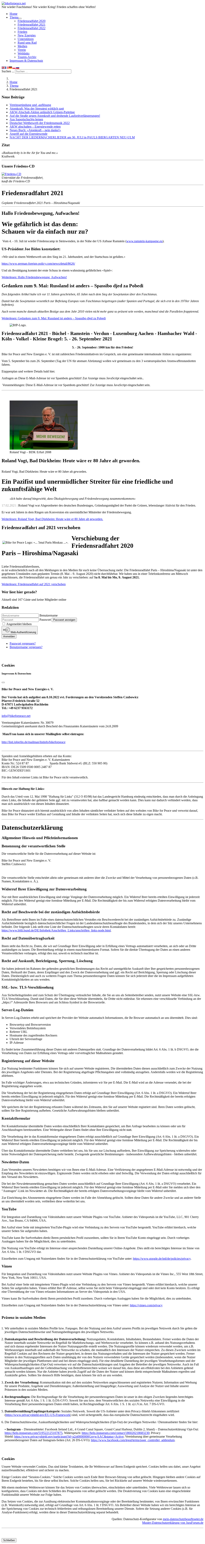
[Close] (3, 682)
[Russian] (18, 67)
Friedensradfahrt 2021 (31, 24)
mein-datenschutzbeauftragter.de (183, 1519)
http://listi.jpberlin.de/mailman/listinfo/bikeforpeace (33, 742)
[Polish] (14, 67)
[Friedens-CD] (11, 174)
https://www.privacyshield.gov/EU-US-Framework (38, 1415)
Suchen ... (8, 71)
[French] (7, 67)
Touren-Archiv (27, 57)
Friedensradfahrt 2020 (31, 21)
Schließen (9, 1540)
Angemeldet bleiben (19, 624)
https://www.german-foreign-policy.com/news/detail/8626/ (38, 263)
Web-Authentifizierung (23, 632)
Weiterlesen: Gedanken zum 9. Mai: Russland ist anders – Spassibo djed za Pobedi (54, 318)
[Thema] (20, 18)
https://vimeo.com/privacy (146, 1305)
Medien (22, 46)
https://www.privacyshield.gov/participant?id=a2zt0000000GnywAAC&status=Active (69, 1436)
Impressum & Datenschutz (26, 60)
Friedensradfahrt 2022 (31, 28)
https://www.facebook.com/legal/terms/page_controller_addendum (133, 1440)
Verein (22, 49)
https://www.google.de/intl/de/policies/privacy (162, 1258)
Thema (14, 17)
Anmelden (9, 636)
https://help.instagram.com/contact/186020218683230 (115, 1433)
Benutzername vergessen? (26, 647)
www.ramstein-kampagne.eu (144, 241)
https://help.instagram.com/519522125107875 (33, 1433)
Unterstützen (26, 39)
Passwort (45, 619)
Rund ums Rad (27, 42)
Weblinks (23, 53)
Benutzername (48, 615)
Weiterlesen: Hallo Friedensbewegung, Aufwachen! (34, 277)
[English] (3, 67)
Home (13, 13)
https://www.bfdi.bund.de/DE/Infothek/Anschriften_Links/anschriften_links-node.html (56, 930)
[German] (10, 67)
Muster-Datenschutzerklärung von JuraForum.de (172, 1522)
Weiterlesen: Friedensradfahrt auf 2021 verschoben (34, 584)
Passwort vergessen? (23, 643)
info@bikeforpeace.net (16, 716)
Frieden (22, 31)
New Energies (27, 35)
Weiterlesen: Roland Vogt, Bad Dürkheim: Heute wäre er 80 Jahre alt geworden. (52, 519)
